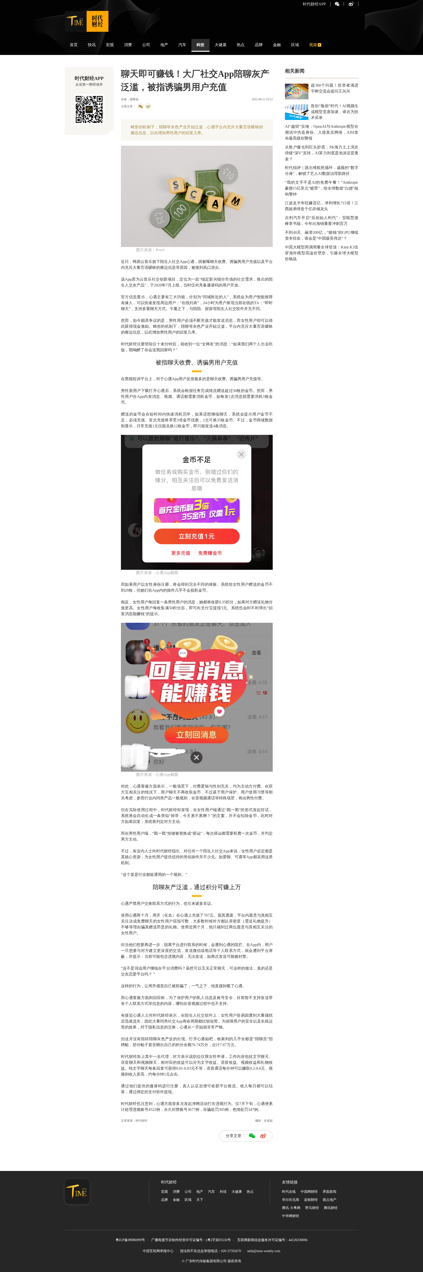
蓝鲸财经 (311, 1200)
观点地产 (329, 1200)
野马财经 (312, 1208)
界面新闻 (329, 1192)
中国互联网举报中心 (158, 1251)
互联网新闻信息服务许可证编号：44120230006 (272, 1240)
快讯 (92, 45)
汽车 (182, 45)
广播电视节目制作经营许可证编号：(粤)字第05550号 (191, 1240)
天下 (199, 1200)
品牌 (259, 45)
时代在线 (289, 1192)
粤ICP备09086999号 (130, 1240)
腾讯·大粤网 (291, 1208)
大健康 (220, 45)
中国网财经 (309, 1192)
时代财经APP (314, 4)
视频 (313, 45)
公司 (146, 45)
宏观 (110, 45)
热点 (241, 45)
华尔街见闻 (290, 1200)
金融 (277, 45)
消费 (128, 45)
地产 (164, 45)
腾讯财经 (331, 1208)
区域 (295, 45)
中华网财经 (290, 1216)
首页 (74, 45)
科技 (200, 45)
